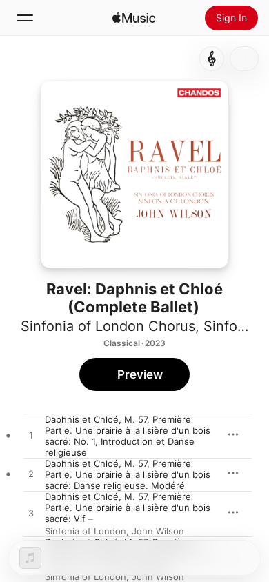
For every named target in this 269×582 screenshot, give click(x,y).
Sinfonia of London (85, 530)
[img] (133, 18)
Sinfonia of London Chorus (108, 326)
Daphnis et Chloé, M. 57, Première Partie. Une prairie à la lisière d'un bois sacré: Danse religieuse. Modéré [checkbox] (127, 474)
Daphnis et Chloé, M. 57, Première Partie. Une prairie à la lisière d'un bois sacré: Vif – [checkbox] (127, 507)
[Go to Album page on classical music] (211, 58)
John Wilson (158, 530)
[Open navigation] (25, 18)
